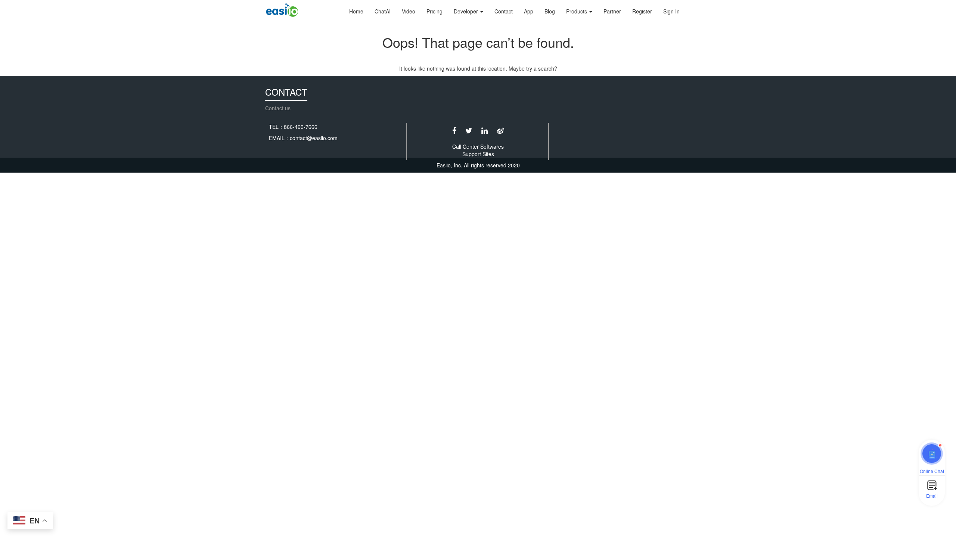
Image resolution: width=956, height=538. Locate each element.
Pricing (434, 11)
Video (408, 11)
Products (577, 11)
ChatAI (383, 11)
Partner (612, 11)
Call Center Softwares (478, 146)
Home (356, 11)
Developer (466, 11)
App (528, 11)
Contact (503, 11)
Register (642, 11)
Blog (549, 11)
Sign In (671, 11)
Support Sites (478, 154)
